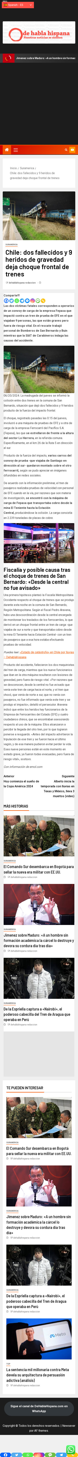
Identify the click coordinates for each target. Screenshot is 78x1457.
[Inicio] (7, 150)
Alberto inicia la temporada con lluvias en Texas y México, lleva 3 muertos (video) (57, 786)
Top (8, 1364)
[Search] (66, 149)
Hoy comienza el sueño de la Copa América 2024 (21, 781)
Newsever (68, 1425)
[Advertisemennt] (39, 32)
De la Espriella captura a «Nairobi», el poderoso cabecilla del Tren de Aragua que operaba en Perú (37, 1014)
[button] (15, 149)
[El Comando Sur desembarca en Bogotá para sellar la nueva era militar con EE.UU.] (39, 835)
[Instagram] (32, 300)
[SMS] (38, 300)
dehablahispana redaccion (22, 283)
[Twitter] (11, 300)
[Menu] (15, 149)
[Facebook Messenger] (27, 300)
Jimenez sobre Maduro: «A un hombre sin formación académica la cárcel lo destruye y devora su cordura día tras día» (39, 940)
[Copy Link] (43, 300)
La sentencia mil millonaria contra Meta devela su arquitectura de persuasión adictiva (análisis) (37, 1375)
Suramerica (11, 245)
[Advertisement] (39, 104)
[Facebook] (6, 300)
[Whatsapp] (17, 300)
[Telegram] (22, 300)
